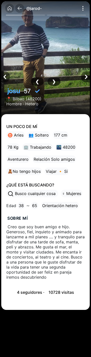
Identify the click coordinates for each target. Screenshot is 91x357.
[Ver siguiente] (85, 76)
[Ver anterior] (5, 76)
